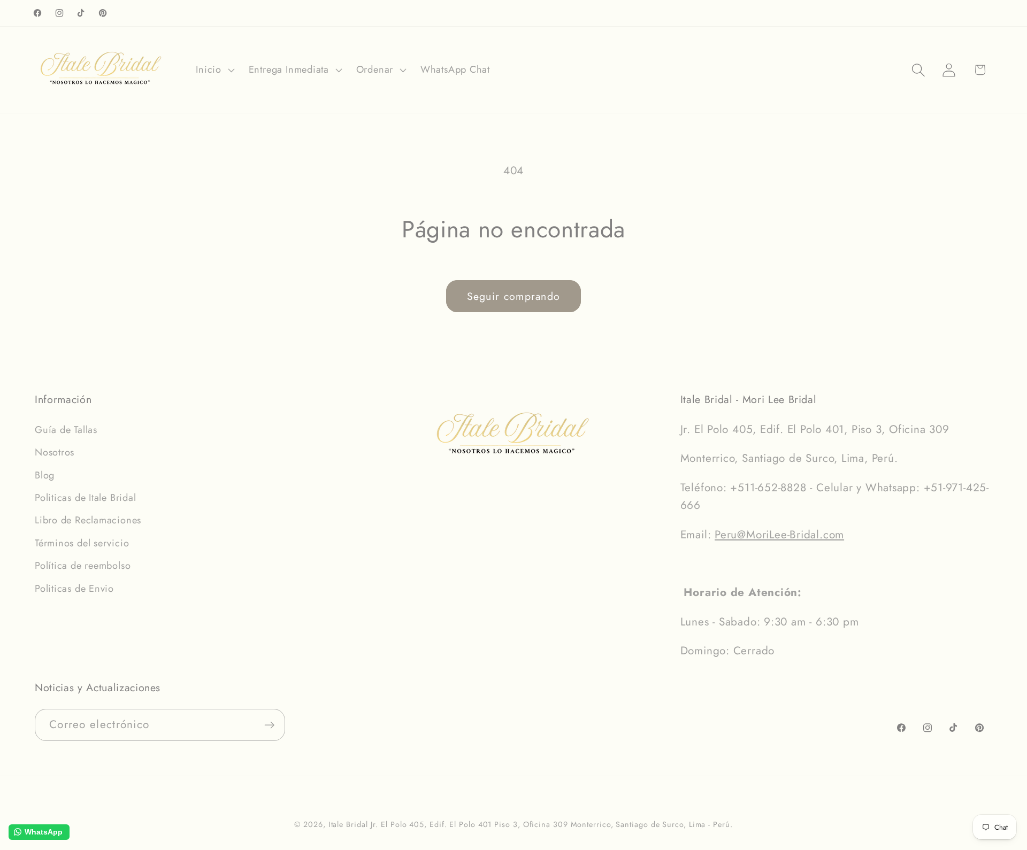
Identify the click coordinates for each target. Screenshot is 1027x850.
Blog (45, 475)
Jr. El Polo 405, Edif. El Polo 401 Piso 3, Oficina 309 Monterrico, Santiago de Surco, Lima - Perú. (551, 824)
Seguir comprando (514, 296)
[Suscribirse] (269, 725)
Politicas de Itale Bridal (85, 498)
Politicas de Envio (74, 589)
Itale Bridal (348, 824)
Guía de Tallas (66, 430)
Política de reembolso (83, 566)
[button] (214, 70)
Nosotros (54, 452)
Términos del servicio (82, 543)
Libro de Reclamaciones (88, 520)
